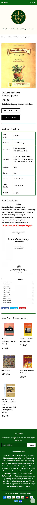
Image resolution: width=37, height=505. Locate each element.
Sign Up (31, 445)
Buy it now (11, 117)
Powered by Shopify (25, 493)
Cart (34, 2)
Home (3, 37)
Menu (6, 2)
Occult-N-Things (13, 493)
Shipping (14, 104)
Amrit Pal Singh (19, 143)
